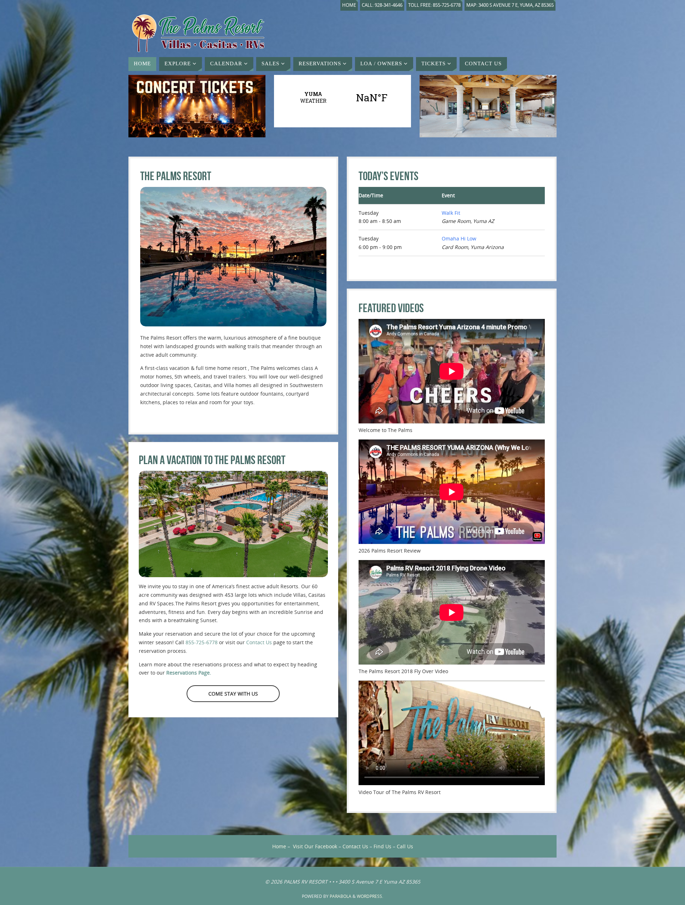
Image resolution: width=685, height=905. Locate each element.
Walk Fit (451, 212)
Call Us (405, 846)
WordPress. (370, 896)
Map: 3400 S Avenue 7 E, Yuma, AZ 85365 (510, 5)
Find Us (382, 846)
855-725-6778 (202, 642)
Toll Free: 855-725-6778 (434, 5)
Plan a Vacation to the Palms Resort (212, 460)
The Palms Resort (175, 176)
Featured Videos (391, 308)
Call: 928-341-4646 (382, 5)
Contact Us (259, 642)
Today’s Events (388, 176)
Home (349, 5)
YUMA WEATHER (342, 97)
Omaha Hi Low (459, 238)
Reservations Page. (188, 672)
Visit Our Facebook (315, 846)
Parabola (340, 896)
